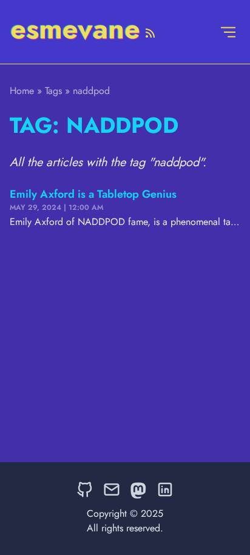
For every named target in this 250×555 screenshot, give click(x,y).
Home (22, 91)
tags (53, 91)
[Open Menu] (228, 31)
